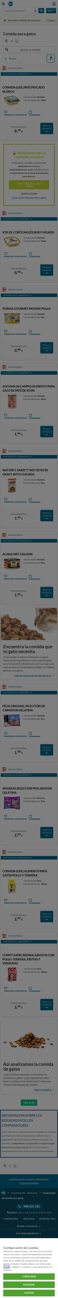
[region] (29, 1268)
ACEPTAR (29, 1293)
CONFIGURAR (29, 1276)
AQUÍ (6, 1267)
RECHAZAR (29, 1284)
